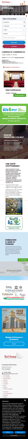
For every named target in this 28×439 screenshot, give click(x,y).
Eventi (4, 385)
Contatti (5, 397)
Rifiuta (8, 432)
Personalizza (14, 435)
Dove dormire (6, 375)
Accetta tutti (20, 432)
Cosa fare (14, 46)
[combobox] (14, 30)
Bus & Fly (5, 380)
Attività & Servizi (7, 378)
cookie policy (15, 414)
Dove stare (14, 42)
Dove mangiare (6, 376)
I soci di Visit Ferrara (7, 393)
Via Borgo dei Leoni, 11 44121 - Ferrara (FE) (7, 367)
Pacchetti (5, 382)
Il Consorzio (6, 391)
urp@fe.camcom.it (19, 57)
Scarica (14, 344)
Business (5, 387)
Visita (23, 260)
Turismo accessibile (7, 389)
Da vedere (5, 383)
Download (5, 395)
